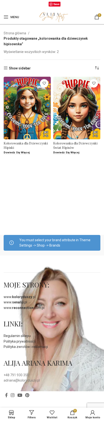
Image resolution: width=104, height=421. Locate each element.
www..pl (20, 297)
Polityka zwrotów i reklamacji (26, 347)
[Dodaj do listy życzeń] (44, 83)
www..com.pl (24, 308)
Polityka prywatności (19, 341)
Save (56, 4)
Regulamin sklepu (17, 336)
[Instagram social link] (12, 395)
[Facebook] (46, 5)
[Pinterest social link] (27, 395)
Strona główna (15, 33)
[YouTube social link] (20, 395)
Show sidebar (20, 68)
